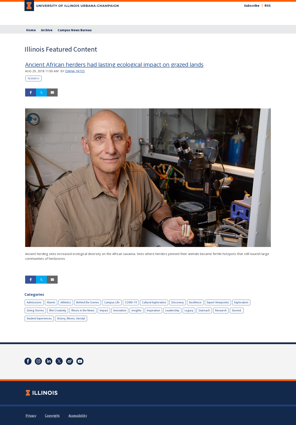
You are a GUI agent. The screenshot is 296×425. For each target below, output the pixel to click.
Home (31, 30)
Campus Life (112, 302)
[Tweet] (41, 92)
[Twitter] (59, 361)
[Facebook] (28, 361)
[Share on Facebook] (30, 92)
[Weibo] (69, 361)
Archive (46, 30)
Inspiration (153, 310)
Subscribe (251, 5)
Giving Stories (35, 310)
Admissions (34, 302)
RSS (268, 5)
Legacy (189, 310)
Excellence (195, 302)
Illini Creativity (57, 310)
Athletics (65, 302)
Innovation (119, 310)
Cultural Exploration (154, 302)
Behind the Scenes (87, 302)
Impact (104, 310)
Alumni (51, 302)
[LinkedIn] (49, 361)
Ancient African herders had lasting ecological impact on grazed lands (114, 64)
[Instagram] (38, 361)
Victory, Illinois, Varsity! (71, 318)
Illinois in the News (82, 310)
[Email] (52, 92)
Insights (136, 310)
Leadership (172, 310)
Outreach (204, 310)
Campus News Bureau (75, 30)
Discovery (177, 302)
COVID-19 (131, 302)
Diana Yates (75, 71)
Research (33, 78)
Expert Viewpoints (218, 302)
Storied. (237, 310)
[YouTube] (80, 361)
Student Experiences (39, 318)
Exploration (241, 302)
